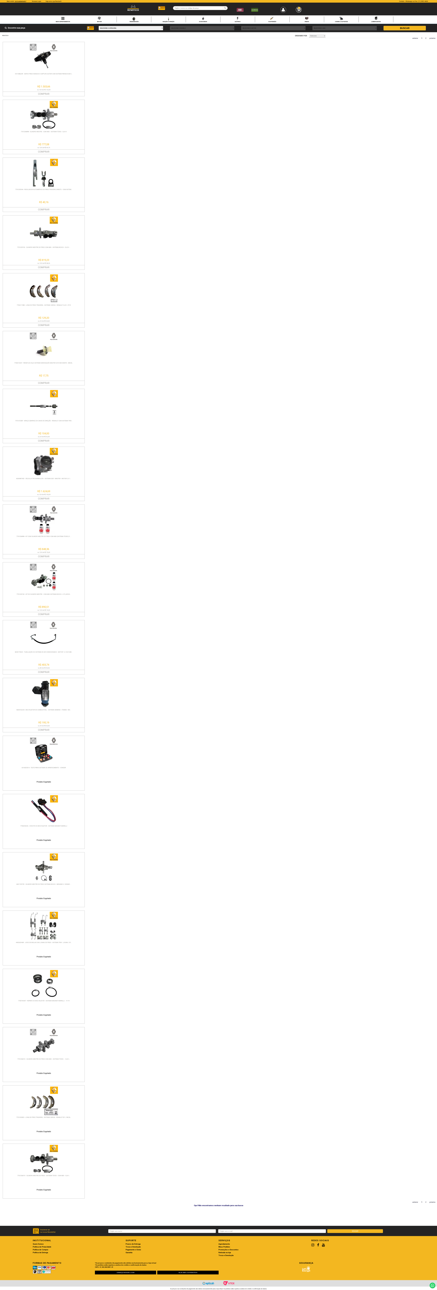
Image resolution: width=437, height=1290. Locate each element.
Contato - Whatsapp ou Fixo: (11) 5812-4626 (413, 1)
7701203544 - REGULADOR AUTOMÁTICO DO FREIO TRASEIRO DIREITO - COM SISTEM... (43, 189)
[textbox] (200, 8)
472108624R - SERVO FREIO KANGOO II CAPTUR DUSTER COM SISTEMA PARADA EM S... (43, 74)
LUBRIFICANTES (376, 21)
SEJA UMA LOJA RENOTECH (188, 1272)
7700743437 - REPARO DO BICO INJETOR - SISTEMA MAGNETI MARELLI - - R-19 (43, 1001)
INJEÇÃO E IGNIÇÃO (168, 21)
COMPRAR (43, 94)
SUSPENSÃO (272, 21)
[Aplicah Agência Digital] (208, 1283)
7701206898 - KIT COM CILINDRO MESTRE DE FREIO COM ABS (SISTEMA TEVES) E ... (43, 536)
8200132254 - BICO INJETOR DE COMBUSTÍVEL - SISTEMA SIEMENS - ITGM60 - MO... (44, 710)
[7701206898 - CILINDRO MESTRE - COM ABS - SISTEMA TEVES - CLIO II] (44, 115)
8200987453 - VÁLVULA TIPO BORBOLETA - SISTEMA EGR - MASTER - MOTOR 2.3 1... (43, 478)
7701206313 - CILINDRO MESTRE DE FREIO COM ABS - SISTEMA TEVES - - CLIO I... (43, 1059)
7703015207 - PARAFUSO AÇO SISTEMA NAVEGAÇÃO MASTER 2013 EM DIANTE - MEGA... (43, 363)
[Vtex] (228, 1283)
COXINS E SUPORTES (341, 21)
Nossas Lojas (36, 1)
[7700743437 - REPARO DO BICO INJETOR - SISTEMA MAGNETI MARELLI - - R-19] (44, 984)
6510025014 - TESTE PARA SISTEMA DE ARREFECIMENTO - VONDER (44, 767)
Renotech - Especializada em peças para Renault (133, 7)
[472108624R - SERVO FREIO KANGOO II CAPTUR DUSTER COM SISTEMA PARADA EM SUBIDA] (44, 57)
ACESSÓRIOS (203, 21)
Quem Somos (38, 1244)
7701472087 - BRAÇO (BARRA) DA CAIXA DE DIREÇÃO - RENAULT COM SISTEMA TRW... (43, 421)
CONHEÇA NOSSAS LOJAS (126, 1272)
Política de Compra (40, 1250)
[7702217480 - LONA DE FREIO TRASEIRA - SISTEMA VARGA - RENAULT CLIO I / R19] (44, 288)
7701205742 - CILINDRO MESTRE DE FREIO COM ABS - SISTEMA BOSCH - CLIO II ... (43, 247)
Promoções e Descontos (228, 1250)
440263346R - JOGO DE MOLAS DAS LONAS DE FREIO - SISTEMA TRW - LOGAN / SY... (44, 942)
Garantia (129, 1252)
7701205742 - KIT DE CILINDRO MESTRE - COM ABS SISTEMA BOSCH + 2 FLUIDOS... (44, 594)
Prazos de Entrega (133, 1244)
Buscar (404, 28)
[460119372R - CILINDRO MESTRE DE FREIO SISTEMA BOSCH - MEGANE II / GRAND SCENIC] (44, 868)
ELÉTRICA (237, 21)
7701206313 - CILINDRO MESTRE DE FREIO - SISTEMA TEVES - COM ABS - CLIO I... (43, 1175)
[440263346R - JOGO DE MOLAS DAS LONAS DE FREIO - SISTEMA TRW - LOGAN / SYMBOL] (44, 926)
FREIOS (307, 21)
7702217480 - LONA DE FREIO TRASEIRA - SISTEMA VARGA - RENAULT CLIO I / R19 (44, 305)
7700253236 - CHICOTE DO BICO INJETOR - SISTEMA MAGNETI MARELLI (43, 826)
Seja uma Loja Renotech (53, 1)
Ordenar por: (301, 36)
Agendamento (224, 1244)
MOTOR (99, 21)
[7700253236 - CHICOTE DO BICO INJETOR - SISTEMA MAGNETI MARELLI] (44, 809)
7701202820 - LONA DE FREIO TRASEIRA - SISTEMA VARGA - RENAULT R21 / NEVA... (43, 1117)
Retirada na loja (224, 1252)
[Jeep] (254, 10)
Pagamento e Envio (133, 1250)
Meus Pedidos (224, 1247)
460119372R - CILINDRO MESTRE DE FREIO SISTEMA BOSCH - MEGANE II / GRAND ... (43, 884)
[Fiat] (240, 10)
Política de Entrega (40, 1252)
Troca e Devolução (133, 1247)
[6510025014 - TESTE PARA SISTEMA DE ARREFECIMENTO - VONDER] (44, 751)
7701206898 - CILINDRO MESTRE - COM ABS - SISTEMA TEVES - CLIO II (44, 131)
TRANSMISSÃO (134, 21)
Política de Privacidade (42, 1247)
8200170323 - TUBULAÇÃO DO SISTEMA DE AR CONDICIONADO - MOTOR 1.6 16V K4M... (43, 652)
